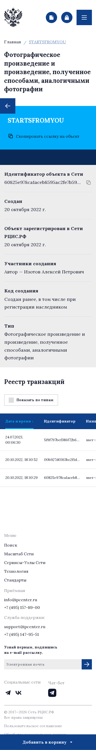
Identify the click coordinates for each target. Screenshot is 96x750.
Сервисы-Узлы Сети (25, 562)
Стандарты (15, 580)
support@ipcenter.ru (24, 626)
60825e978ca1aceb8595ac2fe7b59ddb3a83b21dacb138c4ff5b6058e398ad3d (42, 182)
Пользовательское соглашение (33, 726)
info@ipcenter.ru (20, 599)
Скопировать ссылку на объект (47, 136)
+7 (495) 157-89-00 (22, 607)
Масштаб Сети (19, 553)
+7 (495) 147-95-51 (21, 634)
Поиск (10, 545)
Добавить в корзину (45, 742)
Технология (16, 571)
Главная (12, 41)
